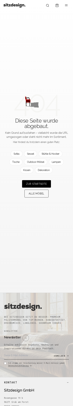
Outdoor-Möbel (35, 162)
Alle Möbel (36, 193)
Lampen (56, 162)
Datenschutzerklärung (18, 366)
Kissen (26, 170)
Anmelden (59, 356)
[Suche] (47, 5)
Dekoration (44, 170)
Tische (16, 162)
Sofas (17, 153)
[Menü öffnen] (66, 5)
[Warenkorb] (57, 5)
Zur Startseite (36, 184)
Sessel (30, 153)
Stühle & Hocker (50, 153)
